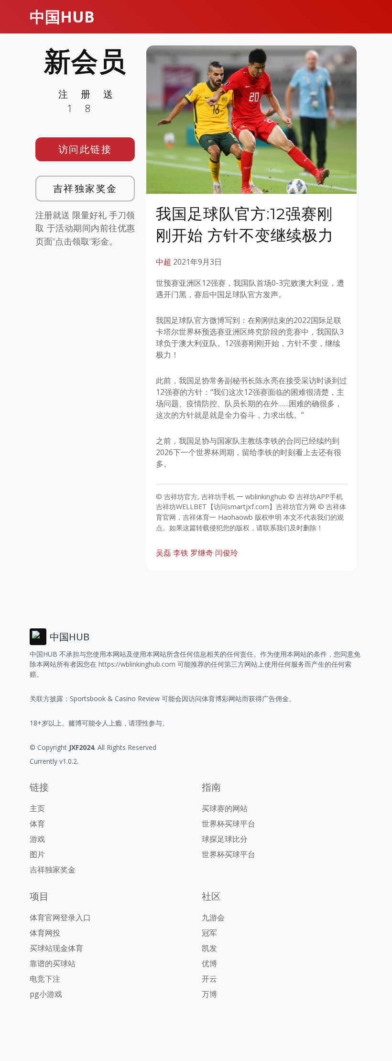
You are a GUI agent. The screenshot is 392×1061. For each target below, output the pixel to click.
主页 (37, 808)
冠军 (209, 932)
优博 (209, 963)
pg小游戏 (46, 994)
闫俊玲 (226, 552)
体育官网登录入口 (60, 917)
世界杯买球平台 (228, 823)
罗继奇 (201, 552)
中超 (163, 262)
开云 (209, 978)
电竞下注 (45, 978)
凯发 (209, 948)
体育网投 (45, 932)
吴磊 (163, 552)
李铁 (180, 552)
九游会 (213, 917)
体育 (37, 823)
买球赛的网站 (225, 808)
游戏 (37, 839)
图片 (37, 854)
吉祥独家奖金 (85, 188)
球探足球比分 (225, 839)
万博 (209, 994)
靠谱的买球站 (53, 963)
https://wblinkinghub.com (136, 664)
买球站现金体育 (56, 948)
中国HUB (62, 16)
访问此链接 (85, 149)
